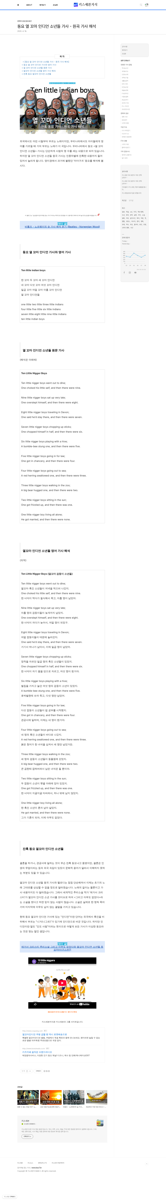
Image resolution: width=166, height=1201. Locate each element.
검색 (141, 5)
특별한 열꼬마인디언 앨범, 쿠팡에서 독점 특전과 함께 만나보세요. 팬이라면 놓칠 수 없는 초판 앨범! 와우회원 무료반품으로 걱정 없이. (61, 1039)
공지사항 (124, 47)
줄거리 (136, 224)
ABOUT (29, 5)
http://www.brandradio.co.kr (33, 1048)
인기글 (131, 200)
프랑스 (128, 221)
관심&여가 (125, 100)
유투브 (135, 272)
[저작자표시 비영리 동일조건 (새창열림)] (46, 1071)
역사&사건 (125, 68)
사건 (131, 228)
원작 (131, 215)
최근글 (124, 200)
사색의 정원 (125, 123)
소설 (143, 215)
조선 (123, 215)
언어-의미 (125, 84)
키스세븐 (25, 1121)
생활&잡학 (125, 81)
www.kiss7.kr (37, 1168)
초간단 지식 (125, 103)
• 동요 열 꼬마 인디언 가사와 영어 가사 (39, 64)
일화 (123, 218)
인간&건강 (125, 87)
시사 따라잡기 (126, 130)
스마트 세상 (125, 144)
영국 (127, 215)
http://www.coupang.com (32, 1031)
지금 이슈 (124, 127)
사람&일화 (125, 97)
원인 (140, 224)
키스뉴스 (30, 1163)
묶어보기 (42, 5)
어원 (142, 218)
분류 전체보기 (125, 61)
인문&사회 (125, 74)
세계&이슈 (125, 71)
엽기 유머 (124, 158)
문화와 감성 (124, 113)
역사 (127, 224)
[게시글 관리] (30, 1071)
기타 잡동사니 (125, 151)
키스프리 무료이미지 (58, 1163)
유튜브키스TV (42, 1163)
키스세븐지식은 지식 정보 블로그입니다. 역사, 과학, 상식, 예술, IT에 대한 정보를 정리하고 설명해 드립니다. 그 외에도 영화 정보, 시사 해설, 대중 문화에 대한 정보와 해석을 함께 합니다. (59, 1130)
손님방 (55, 5)
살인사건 (132, 218)
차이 (139, 215)
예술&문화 (125, 90)
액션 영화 (140, 212)
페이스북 (124, 272)
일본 (123, 212)
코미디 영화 (125, 228)
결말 (123, 221)
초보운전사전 (126, 109)
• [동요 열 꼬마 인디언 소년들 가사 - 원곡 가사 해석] (46, 61)
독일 (127, 212)
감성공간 (124, 120)
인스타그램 (130, 272)
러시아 (133, 221)
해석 (138, 218)
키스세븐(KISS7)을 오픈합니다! (131, 193)
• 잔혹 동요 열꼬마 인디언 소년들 (36, 74)
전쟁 (144, 224)
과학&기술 (125, 78)
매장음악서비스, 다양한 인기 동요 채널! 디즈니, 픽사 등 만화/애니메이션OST (56, 1055)
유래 (123, 224)
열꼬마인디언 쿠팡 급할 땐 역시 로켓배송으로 (44, 1034)
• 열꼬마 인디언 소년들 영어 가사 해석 (39, 71)
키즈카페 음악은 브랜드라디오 (37, 1052)
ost (131, 212)
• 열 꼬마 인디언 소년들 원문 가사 (37, 68)
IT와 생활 (124, 141)
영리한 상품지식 (126, 155)
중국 (138, 221)
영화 (142, 221)
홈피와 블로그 (126, 147)
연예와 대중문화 (126, 137)
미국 (135, 212)
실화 (135, 215)
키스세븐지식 (87, 4)
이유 (127, 218)
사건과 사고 (125, 134)
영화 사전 (124, 117)
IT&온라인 (125, 93)
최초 (131, 224)
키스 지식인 (125, 106)
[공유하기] (27, 1071)
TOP (147, 1164)
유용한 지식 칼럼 (126, 65)
